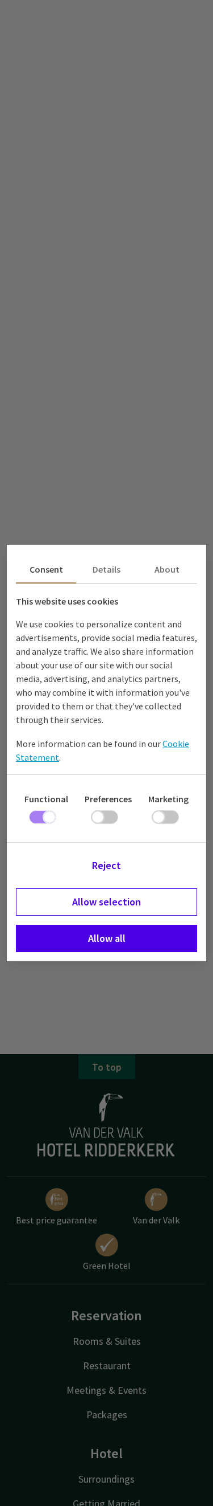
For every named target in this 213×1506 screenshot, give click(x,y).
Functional (46, 799)
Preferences (108, 799)
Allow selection (106, 901)
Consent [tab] (46, 569)
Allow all (107, 938)
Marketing (168, 799)
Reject (106, 865)
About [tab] (166, 569)
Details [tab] (106, 569)
